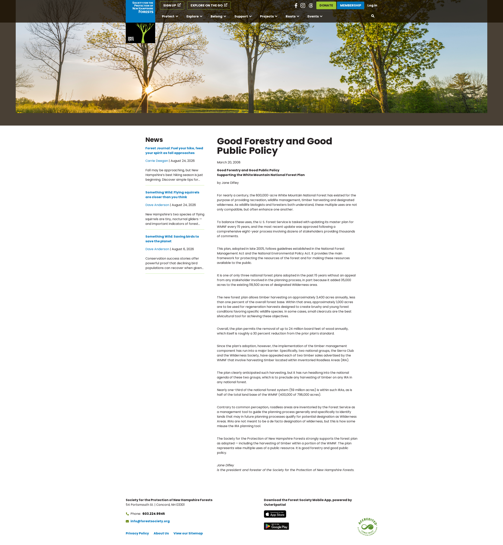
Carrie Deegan (156, 161)
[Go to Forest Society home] (140, 21)
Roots (291, 16)
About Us (161, 533)
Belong (216, 16)
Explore (192, 16)
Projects (267, 16)
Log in (372, 5)
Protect (168, 16)
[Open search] (372, 16)
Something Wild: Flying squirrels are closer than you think (172, 194)
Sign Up (169, 5)
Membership (350, 5)
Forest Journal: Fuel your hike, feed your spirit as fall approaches (174, 150)
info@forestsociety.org (150, 521)
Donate (326, 5)
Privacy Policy (137, 533)
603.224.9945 (153, 513)
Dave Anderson (157, 205)
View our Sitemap (188, 533)
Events (313, 16)
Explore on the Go (207, 5)
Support (241, 16)
